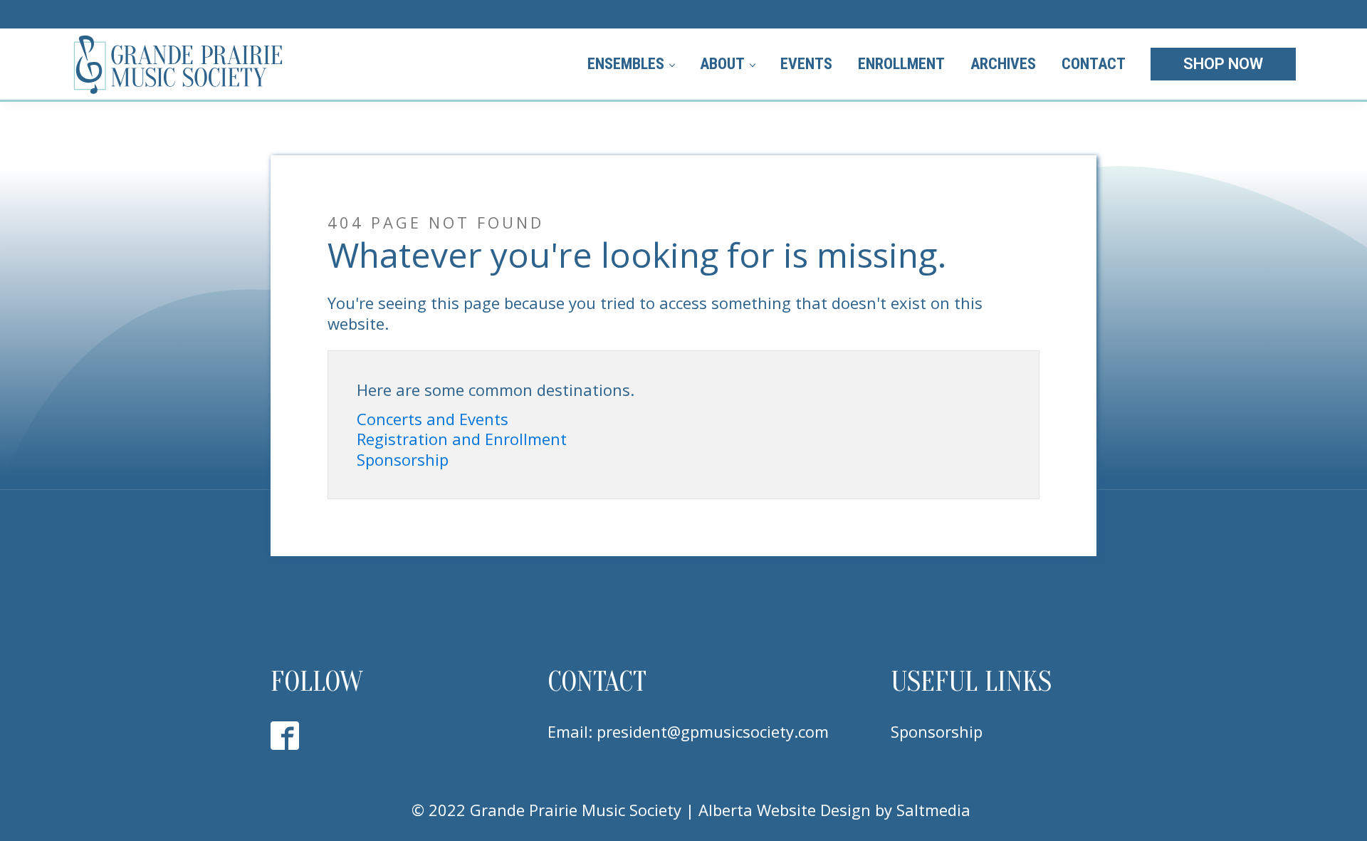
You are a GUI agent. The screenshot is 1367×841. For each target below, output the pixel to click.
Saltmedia (933, 809)
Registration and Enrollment (462, 439)
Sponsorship (403, 459)
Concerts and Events (432, 419)
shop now (1223, 64)
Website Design (814, 809)
